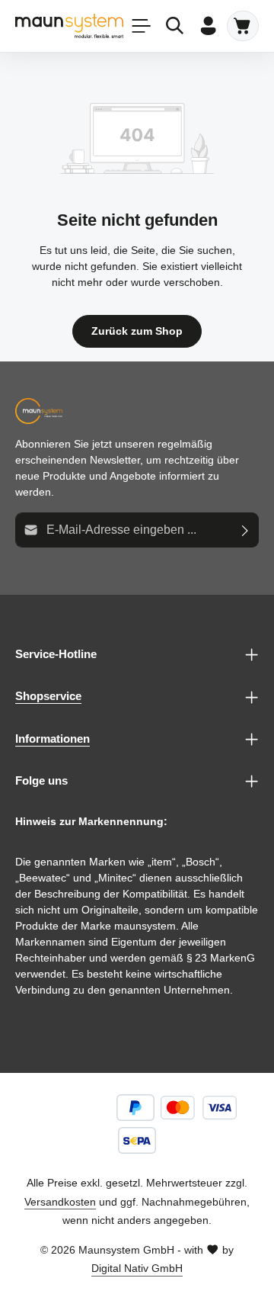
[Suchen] (175, 26)
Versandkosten (60, 1202)
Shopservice (48, 695)
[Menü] (141, 26)
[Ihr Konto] (208, 26)
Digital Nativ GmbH (137, 1268)
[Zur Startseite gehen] (69, 26)
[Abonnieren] (245, 530)
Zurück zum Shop (137, 331)
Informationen (52, 738)
